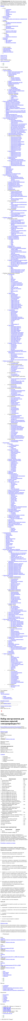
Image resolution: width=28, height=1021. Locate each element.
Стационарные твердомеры (17, 334)
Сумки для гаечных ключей (17, 664)
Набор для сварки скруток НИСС (18, 256)
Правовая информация (11, 11)
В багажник (13, 683)
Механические (14, 314)
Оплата (4, 20)
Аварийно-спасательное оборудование (17, 522)
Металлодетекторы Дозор (16, 161)
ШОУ (12, 268)
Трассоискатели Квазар (16, 136)
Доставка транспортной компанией (13, 22)
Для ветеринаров (14, 676)
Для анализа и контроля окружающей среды (16, 416)
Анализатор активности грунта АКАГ (14, 116)
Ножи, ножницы (14, 451)
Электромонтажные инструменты (15, 493)
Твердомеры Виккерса (16, 330)
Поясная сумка (14, 659)
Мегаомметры (11, 246)
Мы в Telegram (9, 40)
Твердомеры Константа (16, 338)
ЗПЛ (12, 241)
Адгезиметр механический (17, 283)
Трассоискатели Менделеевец (17, 141)
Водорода (8, 537)
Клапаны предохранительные (17, 633)
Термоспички (9, 171)
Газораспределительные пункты (15, 637)
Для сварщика (14, 433)
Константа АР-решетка (16, 288)
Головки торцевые (12, 479)
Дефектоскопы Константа (16, 305)
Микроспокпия (14, 601)
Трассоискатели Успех (16, 140)
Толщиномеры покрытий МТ (17, 318)
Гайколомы (13, 458)
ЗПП (12, 240)
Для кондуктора (14, 673)
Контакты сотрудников (11, 42)
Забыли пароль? (7, 703)
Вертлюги (13, 483)
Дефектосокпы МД (15, 302)
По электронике (14, 606)
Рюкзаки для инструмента (17, 661)
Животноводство (15, 584)
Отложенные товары (7, 698)
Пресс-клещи (11, 480)
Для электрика (14, 374)
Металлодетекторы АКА (16, 163)
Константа (13, 279)
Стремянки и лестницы (13, 511)
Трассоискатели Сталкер (16, 138)
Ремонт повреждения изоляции (13, 107)
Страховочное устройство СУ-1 (18, 255)
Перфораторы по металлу (14, 517)
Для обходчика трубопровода (17, 368)
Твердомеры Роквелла (16, 326)
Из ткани (13, 686)
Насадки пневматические (16, 478)
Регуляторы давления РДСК (17, 622)
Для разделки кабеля (15, 397)
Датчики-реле (11, 638)
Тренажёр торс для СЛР (16, 556)
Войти (2, 700)
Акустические (14, 299)
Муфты (10, 81)
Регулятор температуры (16, 625)
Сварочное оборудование (14, 516)
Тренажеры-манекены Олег (14, 570)
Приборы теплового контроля (15, 343)
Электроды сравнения (13, 93)
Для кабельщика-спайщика (17, 440)
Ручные (7, 545)
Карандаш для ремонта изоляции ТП (14, 115)
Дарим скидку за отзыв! (11, 32)
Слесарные (13, 370)
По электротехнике (15, 607)
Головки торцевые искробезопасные (16, 182)
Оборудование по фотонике (14, 589)
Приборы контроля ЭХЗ (13, 83)
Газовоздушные (9, 543)
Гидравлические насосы (13, 491)
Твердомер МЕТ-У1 (15, 340)
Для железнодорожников (16, 672)
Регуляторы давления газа (14, 620)
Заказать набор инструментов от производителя (16, 18)
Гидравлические (14, 474)
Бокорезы (13, 494)
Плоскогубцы (14, 498)
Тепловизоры (14, 345)
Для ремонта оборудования (17, 428)
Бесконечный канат (15, 254)
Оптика (12, 595)
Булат (12, 321)
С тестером (13, 411)
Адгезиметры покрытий (16, 282)
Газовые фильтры (12, 640)
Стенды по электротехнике (14, 612)
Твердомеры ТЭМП (15, 331)
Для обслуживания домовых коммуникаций (17, 366)
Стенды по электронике (13, 613)
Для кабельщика (14, 441)
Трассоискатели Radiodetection (17, 144)
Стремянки (13, 513)
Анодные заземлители (16, 80)
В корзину (3, 739)
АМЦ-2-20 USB (14, 287)
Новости (8, 10)
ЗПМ (12, 244)
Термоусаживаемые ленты (11, 106)
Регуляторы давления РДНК (17, 624)
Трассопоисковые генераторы (15, 133)
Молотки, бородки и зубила (14, 459)
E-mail (2, 702)
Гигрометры (13, 347)
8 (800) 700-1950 (6, 1008)
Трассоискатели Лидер (16, 139)
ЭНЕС (12, 97)
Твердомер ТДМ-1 (15, 342)
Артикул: (3, 732)
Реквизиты (5, 37)
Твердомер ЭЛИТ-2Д (15, 337)
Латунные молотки (15, 180)
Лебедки (13, 487)
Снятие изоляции (12, 446)
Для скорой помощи (15, 680)
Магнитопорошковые (16, 296)
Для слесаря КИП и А (16, 371)
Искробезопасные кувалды (17, 177)
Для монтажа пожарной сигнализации (16, 392)
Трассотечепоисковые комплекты (15, 134)
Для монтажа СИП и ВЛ (13, 481)
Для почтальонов (15, 678)
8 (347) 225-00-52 (4, 57)
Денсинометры (14, 356)
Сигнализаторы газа (10, 547)
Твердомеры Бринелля (16, 327)
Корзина (2, 692)
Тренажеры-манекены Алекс (14, 567)
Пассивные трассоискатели (17, 128)
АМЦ (12, 278)
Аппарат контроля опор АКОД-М (18, 235)
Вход (4, 971)
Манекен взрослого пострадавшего (19, 552)
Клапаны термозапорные (16, 628)
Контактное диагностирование (12, 103)
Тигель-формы (9, 170)
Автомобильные (14, 363)
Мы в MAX (8, 41)
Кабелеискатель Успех (16, 152)
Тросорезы (13, 456)
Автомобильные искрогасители (15, 185)
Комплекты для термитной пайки (13, 173)
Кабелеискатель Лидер (16, 154)
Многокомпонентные (10, 538)
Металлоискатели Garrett (16, 164)
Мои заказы (5, 973)
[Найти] (13, 689)
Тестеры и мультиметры (13, 237)
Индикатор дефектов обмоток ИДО (19, 263)
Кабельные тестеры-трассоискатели (19, 129)
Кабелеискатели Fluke (16, 150)
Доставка (5, 997)
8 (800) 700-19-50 (4, 55)
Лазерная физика (14, 592)
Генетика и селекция (15, 583)
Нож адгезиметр (14, 281)
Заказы (4, 696)
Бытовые (8, 536)
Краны (12, 629)
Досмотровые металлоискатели (18, 165)
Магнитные (13, 313)
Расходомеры (11, 652)
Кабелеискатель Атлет (16, 153)
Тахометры (13, 468)
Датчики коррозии (12, 74)
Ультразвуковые (14, 294)
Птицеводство (14, 586)
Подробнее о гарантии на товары (8, 843)
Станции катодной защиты (14, 89)
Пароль (2, 703)
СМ (12, 276)
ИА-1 (12, 292)
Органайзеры (14, 658)
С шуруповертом (14, 413)
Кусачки (13, 502)
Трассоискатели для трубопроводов (19, 123)
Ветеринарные (14, 424)
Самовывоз (8, 23)
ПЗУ (12, 243)
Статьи (7, 35)
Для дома (13, 389)
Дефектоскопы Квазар (16, 304)
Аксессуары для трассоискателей (18, 132)
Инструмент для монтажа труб (15, 524)
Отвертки (10, 187)
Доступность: (4, 735)
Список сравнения (7, 697)
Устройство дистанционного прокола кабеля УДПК (17, 220)
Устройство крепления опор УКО (18, 257)
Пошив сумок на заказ (8, 989)
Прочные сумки (14, 660)
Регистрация (6, 700)
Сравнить (3, 754)
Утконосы (13, 503)
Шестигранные (14, 531)
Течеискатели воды (12, 157)
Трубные (13, 530)
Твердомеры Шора (15, 328)
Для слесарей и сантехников (17, 682)
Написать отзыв (4, 731)
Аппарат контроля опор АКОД (18, 222)
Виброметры (14, 464)
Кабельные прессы (12, 473)
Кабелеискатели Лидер (16, 148)
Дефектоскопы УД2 (15, 300)
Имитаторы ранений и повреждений (16, 574)
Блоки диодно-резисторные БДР (15, 71)
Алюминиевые (14, 88)
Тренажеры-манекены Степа (14, 568)
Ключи (9, 526)
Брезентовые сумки (15, 685)
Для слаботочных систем (16, 398)
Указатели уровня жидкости (17, 639)
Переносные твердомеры (16, 336)
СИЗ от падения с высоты (14, 523)
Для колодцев (9, 548)
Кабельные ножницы (15, 452)
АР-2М (12, 286)
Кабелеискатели (11, 151)
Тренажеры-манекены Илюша (15, 565)
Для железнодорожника (16, 426)
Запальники (11, 643)
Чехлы (12, 669)
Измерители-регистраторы (17, 350)
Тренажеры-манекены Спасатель (15, 573)
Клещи (12, 504)
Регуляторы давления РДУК (17, 621)
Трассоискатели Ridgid (16, 145)
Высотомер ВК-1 (14, 259)
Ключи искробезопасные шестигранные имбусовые (17, 194)
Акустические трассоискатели (17, 126)
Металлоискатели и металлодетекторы (17, 160)
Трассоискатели (11, 119)
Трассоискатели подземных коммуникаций (17, 122)
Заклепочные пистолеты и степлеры (16, 515)
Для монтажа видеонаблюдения (18, 390)
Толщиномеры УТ (15, 324)
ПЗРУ (12, 242)
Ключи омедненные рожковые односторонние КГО (17, 213)
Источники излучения (16, 602)
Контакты (5, 39)
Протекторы (11, 84)
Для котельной (9, 544)
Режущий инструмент (13, 449)
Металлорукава (11, 520)
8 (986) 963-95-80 (4, 58)
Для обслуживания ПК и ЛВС (17, 381)
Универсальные (14, 403)
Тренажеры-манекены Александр (15, 563)
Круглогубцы (14, 500)
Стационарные (14, 96)
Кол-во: (2, 736)
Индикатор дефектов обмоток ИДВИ (19, 262)
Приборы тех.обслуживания (14, 247)
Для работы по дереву (16, 394)
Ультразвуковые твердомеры (17, 332)
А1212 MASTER (14, 308)
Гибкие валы (11, 519)
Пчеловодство (14, 587)
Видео (7, 34)
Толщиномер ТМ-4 (15, 319)
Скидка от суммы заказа (11, 30)
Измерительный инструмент (14, 460)
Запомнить (4, 715)
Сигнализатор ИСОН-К (16, 250)
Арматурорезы (14, 453)
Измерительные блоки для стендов (18, 611)
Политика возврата (10, 28)
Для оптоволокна (15, 408)
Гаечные (13, 528)
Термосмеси (8, 167)
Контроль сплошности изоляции (13, 102)
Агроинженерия (14, 579)
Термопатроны (9, 172)
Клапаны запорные (15, 632)
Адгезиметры (11, 274)
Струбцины (11, 525)
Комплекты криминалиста (17, 435)
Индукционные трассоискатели (18, 127)
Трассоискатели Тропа (16, 142)
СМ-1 (12, 289)
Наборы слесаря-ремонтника (17, 438)
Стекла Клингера (12, 645)
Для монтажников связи (16, 382)
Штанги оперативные (13, 266)
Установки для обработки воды (15, 646)
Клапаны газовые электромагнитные (19, 635)
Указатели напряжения (13, 236)
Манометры (11, 651)
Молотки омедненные (13, 176)
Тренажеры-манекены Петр (14, 569)
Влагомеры (13, 466)
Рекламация (8, 27)
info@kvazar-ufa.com (5, 61)
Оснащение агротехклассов (14, 576)
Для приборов (14, 679)
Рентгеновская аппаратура (17, 353)
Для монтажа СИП (15, 375)
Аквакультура (14, 580)
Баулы (12, 656)
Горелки (10, 641)
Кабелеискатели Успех (16, 146)
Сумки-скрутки (14, 665)
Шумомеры (13, 470)
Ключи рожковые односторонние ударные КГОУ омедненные (18, 216)
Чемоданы (13, 667)
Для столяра (13, 434)
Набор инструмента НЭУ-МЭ (7, 948)
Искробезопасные (15, 409)
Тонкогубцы (13, 499)
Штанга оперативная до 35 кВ (17, 270)
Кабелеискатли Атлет (16, 147)
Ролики (12, 486)
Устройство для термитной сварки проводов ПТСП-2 (18, 231)
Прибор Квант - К (15, 264)
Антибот (2, 707)
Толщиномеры (11, 310)
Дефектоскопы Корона (16, 306)
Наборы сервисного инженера (17, 436)
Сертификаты (9, 14)
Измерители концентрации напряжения (14, 104)
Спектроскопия (14, 600)
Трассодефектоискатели (16, 120)
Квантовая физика (15, 593)
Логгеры (13, 349)
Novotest (13, 280)
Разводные (13, 529)
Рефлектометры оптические (17, 159)
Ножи (12, 447)
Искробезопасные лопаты (14, 184)
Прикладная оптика (15, 596)
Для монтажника (14, 677)
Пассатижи (13, 497)
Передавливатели (15, 631)
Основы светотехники (16, 599)
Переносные (13, 95)
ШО (12, 267)
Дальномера (13, 467)
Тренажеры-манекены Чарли (14, 571)
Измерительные (14, 400)
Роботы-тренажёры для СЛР (17, 557)
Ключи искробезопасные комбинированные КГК (16, 192)
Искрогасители (11, 189)
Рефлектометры (11, 158)
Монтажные (13, 401)
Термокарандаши (9, 168)
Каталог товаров (6, 16)
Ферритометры (14, 315)
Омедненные (14, 385)
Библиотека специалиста (11, 36)
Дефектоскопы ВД (15, 301)
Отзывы (7, 15)
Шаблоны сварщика (12, 100)
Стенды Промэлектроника (17, 609)
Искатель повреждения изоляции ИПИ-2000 (16, 110)
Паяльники (10, 472)
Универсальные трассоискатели (18, 125)
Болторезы (13, 454)
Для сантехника (14, 432)
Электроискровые (15, 298)
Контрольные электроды (13, 644)
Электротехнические (15, 404)
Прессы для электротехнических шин (16, 490)
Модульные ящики (12, 509)
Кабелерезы (13, 455)
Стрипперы (13, 448)
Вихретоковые (14, 295)
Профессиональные (15, 402)
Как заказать (6, 17)
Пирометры (13, 344)
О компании (8, 9)
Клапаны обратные (15, 634)
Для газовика (14, 369)
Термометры (13, 346)
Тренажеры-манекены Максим (15, 564)
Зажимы (13, 485)
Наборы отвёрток (15, 445)
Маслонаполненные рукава (14, 510)
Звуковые (8, 542)
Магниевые (13, 87)
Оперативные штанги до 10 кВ (18, 269)
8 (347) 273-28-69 (7, 1011)
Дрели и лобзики (12, 471)
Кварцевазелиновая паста (11, 114)
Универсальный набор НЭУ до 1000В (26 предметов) (12, 956)
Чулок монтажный (15, 488)
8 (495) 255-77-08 (4, 56)
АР (11, 275)
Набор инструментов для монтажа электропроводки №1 (13, 939)
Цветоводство (14, 588)
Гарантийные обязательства (12, 26)
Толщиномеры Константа (16, 317)
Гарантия (5, 998)
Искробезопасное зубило (13, 183)
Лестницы (13, 512)
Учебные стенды (12, 603)
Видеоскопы (13, 465)
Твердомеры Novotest (15, 339)
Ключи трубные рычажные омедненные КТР (17, 199)
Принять (2, 6)
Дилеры (7, 13)
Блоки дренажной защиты (14, 72)
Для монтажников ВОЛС (16, 383)
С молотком (13, 410)
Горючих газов (9, 539)
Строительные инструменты (17, 395)
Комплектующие (14, 99)
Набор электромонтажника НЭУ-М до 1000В (11, 965)
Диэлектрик (13, 407)
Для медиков (14, 675)
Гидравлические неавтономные (18, 475)
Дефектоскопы (11, 293)
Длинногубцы (14, 496)
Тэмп (12, 323)
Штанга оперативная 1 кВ (17, 272)
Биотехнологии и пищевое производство (17, 582)
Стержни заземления (15, 78)
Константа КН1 (14, 291)
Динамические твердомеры (17, 333)
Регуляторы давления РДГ (17, 626)
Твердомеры (11, 325)
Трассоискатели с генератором (18, 131)
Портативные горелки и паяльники (16, 492)
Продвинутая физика (15, 594)
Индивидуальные (10, 541)
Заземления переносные (13, 238)
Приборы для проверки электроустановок (17, 260)
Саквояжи (13, 666)
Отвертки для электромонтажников (19, 506)
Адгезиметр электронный (16, 285)
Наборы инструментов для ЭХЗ (15, 82)
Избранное (5, 976)
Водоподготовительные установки (18, 647)
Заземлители (11, 75)
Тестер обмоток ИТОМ (16, 261)
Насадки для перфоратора (16, 518)
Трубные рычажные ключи (14, 186)
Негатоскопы (14, 355)
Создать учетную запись (6, 706)
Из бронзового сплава (16, 387)
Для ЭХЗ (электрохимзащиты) (17, 420)
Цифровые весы (14, 462)
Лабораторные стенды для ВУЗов (15, 614)
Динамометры (14, 484)
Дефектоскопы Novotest (16, 307)
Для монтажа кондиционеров (17, 427)
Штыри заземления (15, 77)
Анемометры (14, 461)
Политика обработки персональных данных (13, 987)
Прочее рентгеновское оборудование (19, 359)
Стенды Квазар (14, 608)
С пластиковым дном (15, 663)
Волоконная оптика (15, 597)
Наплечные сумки (15, 657)
